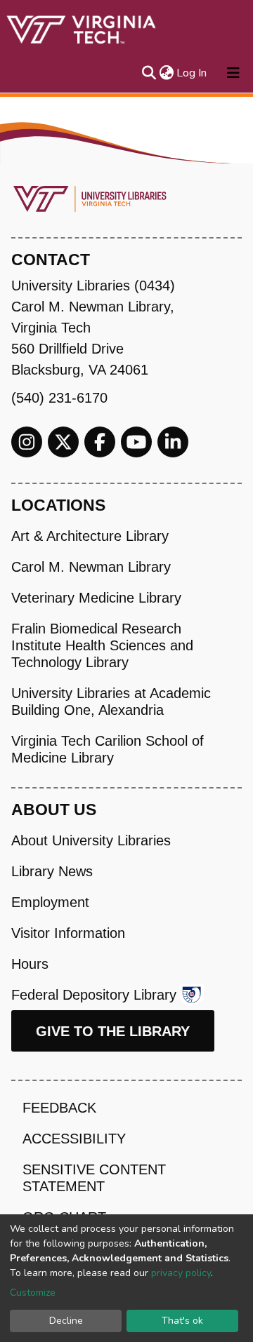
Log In (192, 73)
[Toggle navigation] (233, 73)
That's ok (182, 1320)
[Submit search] (148, 73)
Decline (66, 1320)
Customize (33, 1292)
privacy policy (181, 1273)
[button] (166, 73)
